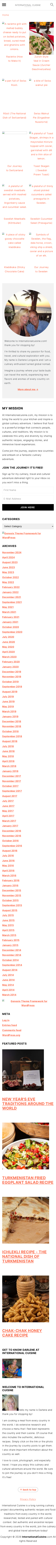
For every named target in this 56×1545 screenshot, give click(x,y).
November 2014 (11, 955)
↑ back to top (28, 1489)
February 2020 (11, 661)
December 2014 (11, 950)
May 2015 (8, 925)
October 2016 (10, 840)
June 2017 (8, 806)
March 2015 (9, 935)
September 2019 (12, 686)
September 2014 (12, 965)
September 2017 (12, 791)
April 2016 (8, 870)
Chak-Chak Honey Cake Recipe (22, 1332)
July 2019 (8, 696)
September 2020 (12, 632)
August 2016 (9, 850)
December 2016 (11, 830)
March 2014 (9, 994)
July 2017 (8, 801)
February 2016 (11, 880)
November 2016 (11, 835)
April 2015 (8, 930)
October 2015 (10, 900)
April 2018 (8, 761)
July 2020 (8, 637)
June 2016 (8, 860)
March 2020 (9, 656)
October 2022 (10, 577)
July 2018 (8, 746)
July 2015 (8, 915)
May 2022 (8, 582)
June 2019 (8, 701)
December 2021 (11, 597)
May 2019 (8, 706)
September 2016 (12, 845)
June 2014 (8, 980)
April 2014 (8, 989)
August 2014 (9, 970)
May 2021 (8, 607)
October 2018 (10, 731)
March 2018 (9, 766)
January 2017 (10, 825)
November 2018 (11, 726)
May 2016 (8, 865)
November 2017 (11, 781)
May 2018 (8, 756)
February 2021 (10, 617)
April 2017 (8, 815)
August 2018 (9, 741)
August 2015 (9, 910)
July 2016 (8, 855)
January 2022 (10, 592)
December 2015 (11, 890)
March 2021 (9, 612)
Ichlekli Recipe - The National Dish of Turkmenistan (24, 1256)
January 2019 (10, 716)
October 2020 (10, 627)
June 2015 (8, 920)
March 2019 (9, 711)
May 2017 (8, 811)
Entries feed (9, 1025)
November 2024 (11, 552)
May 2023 (8, 572)
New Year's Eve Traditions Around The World (28, 1103)
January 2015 (10, 945)
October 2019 (10, 681)
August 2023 (10, 562)
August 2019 (9, 691)
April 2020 (8, 651)
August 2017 (9, 796)
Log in (5, 1020)
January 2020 (10, 666)
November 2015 (11, 895)
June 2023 (8, 567)
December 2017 (11, 776)
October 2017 (10, 786)
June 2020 (8, 642)
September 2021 (12, 602)
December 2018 (11, 721)
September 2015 (12, 905)
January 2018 (10, 771)
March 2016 (9, 875)
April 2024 (8, 557)
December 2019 (11, 671)
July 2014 (8, 975)
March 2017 (9, 821)
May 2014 (8, 985)
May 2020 (8, 646)
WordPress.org (11, 1035)
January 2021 (10, 622)
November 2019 (11, 676)
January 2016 (10, 885)
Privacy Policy (28, 1499)
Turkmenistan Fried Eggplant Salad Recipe (28, 1180)
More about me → (28, 389)
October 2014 (10, 960)
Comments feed (11, 1030)
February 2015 (11, 940)
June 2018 (8, 751)
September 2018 (12, 736)
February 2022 (11, 587)
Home (5, 15)
